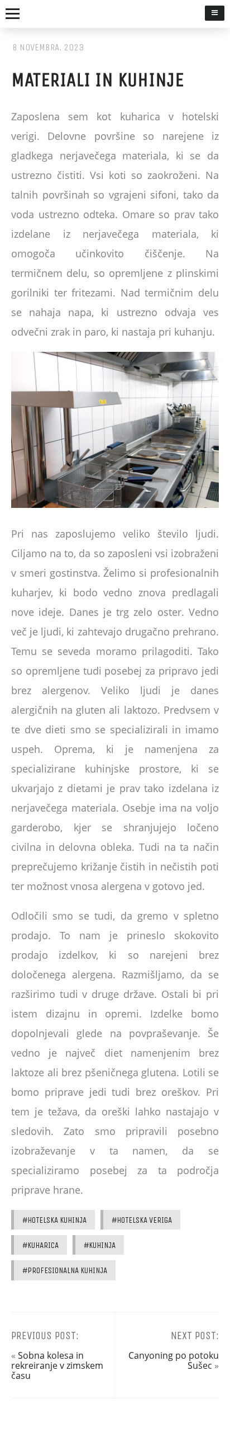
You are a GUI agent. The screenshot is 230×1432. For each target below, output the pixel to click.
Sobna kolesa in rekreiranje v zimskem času (57, 1365)
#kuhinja (100, 1245)
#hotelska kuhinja (54, 1220)
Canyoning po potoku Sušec (173, 1360)
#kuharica (40, 1245)
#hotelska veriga (142, 1220)
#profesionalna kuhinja (64, 1270)
